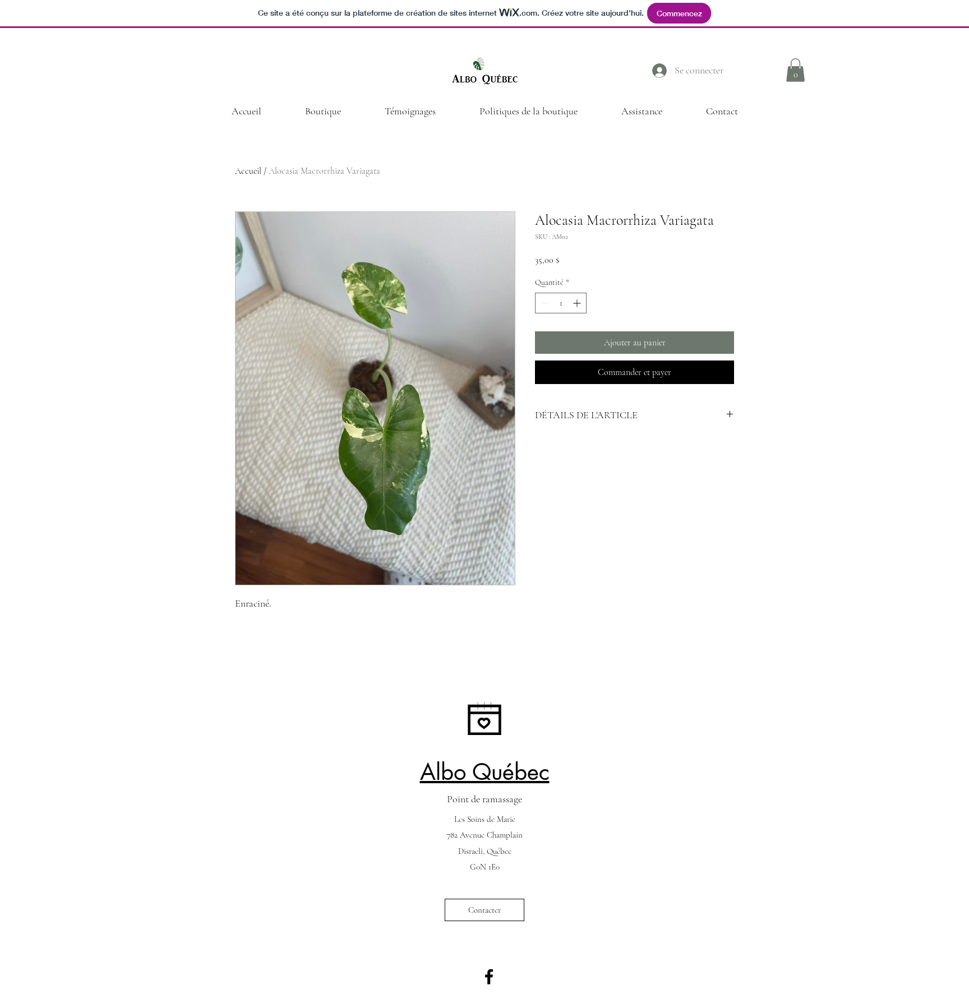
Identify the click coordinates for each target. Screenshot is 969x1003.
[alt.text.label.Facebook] (489, 977)
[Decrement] (544, 303)
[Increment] (578, 303)
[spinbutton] (561, 303)
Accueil (248, 171)
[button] (795, 70)
